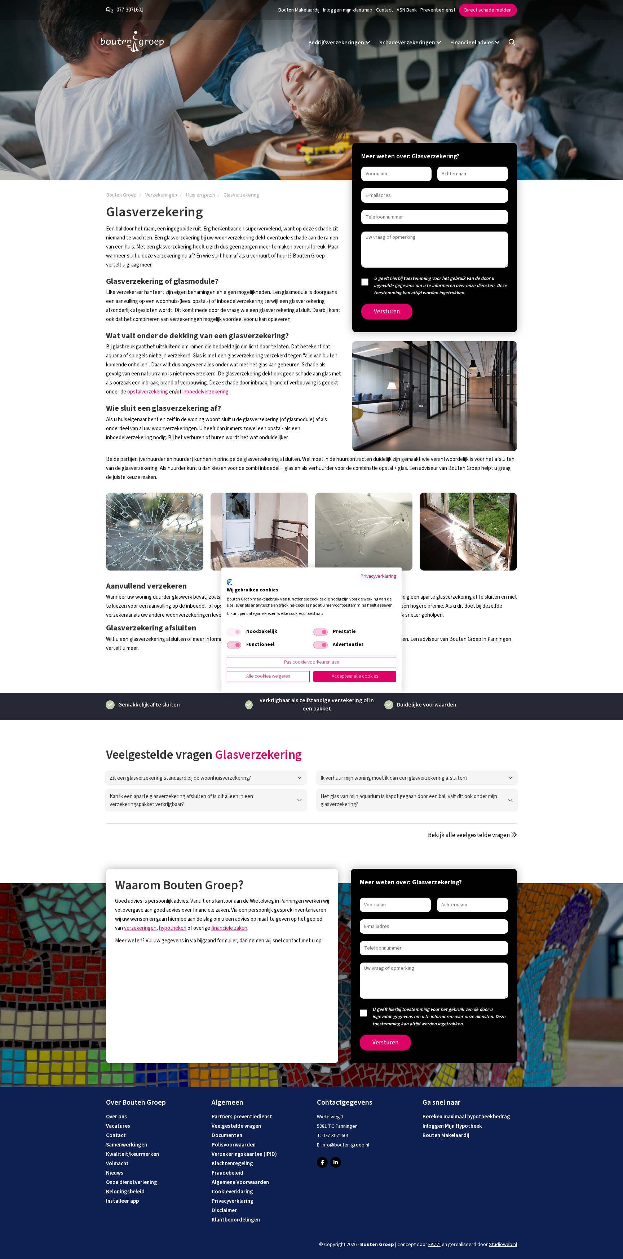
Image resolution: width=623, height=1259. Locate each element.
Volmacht (117, 1163)
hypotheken (172, 928)
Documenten (227, 1135)
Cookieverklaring (232, 1192)
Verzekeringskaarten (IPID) (244, 1154)
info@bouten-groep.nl (345, 1145)
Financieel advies (472, 43)
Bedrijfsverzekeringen (336, 43)
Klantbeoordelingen (236, 1220)
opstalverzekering (147, 392)
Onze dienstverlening (131, 1182)
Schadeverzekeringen (407, 43)
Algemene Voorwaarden (240, 1182)
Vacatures (118, 1126)
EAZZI (434, 1244)
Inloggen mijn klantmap (347, 10)
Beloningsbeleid (125, 1192)
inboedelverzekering (205, 392)
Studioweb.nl (503, 1244)
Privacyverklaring (232, 1201)
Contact (384, 10)
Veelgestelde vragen (236, 1126)
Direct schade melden (488, 10)
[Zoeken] (512, 42)
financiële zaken (229, 928)
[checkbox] (234, 632)
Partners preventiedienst (242, 1117)
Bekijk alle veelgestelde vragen (469, 835)
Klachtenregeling (232, 1163)
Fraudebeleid (227, 1173)
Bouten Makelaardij (298, 10)
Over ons (116, 1117)
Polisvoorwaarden (234, 1145)
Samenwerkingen (126, 1145)
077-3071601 (129, 10)
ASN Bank (407, 10)
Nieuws (114, 1173)
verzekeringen (140, 928)
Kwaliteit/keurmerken (132, 1154)
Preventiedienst (437, 10)
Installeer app (122, 1201)
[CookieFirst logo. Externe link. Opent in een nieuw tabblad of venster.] (229, 582)
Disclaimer (224, 1210)
